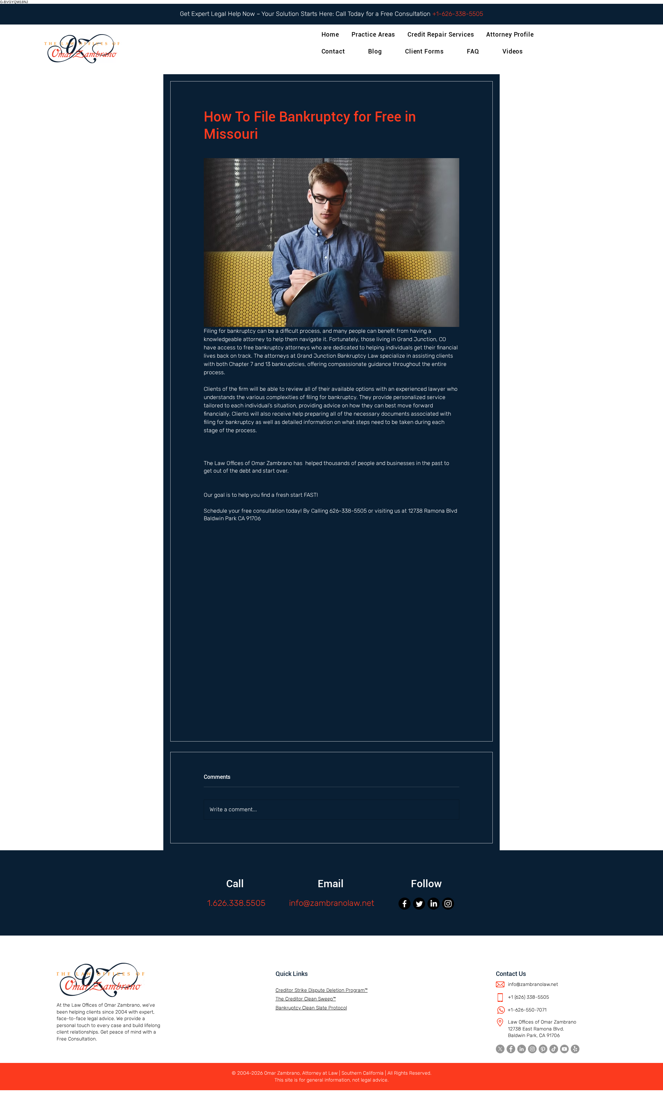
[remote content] (331, 633)
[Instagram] (448, 904)
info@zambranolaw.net (331, 903)
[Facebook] (404, 904)
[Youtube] (564, 1049)
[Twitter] (419, 904)
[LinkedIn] (433, 904)
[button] (511, 34)
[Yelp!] (575, 1049)
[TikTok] (553, 1049)
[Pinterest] (543, 1049)
